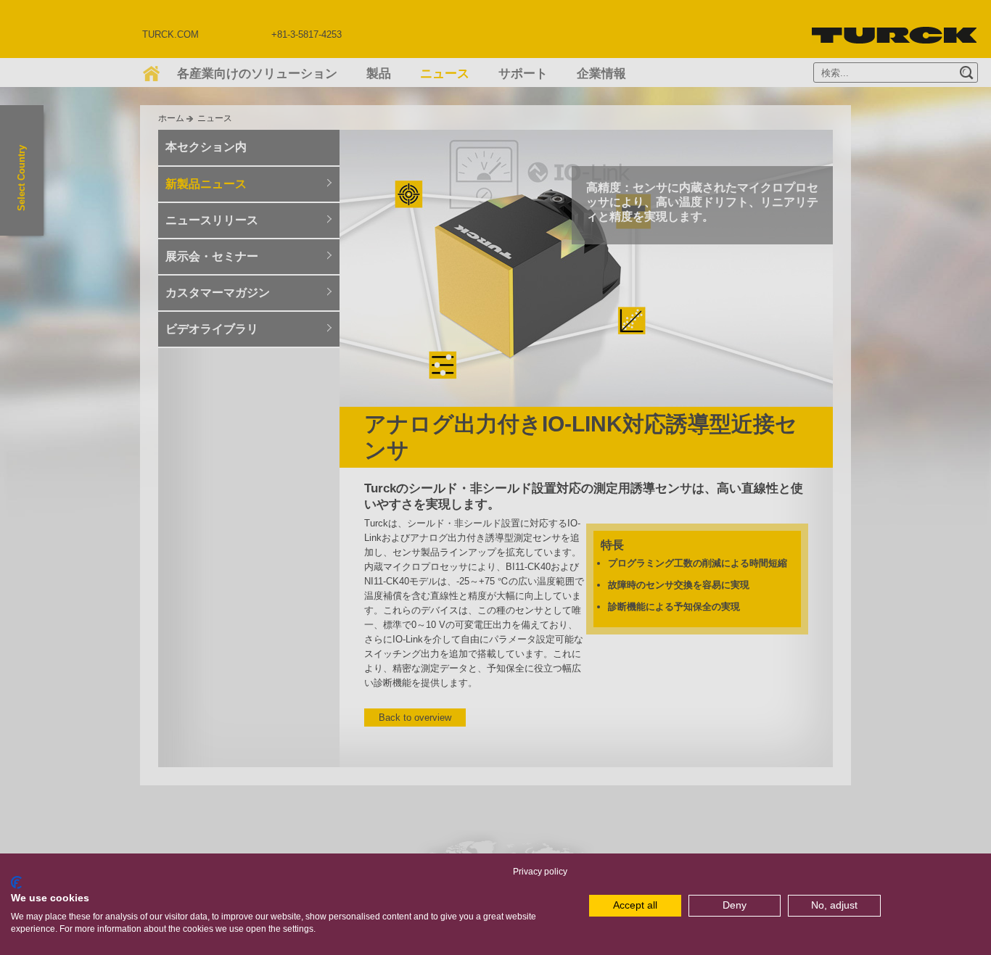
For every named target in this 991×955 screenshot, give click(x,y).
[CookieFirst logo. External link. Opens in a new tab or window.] (16, 882)
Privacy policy (540, 872)
